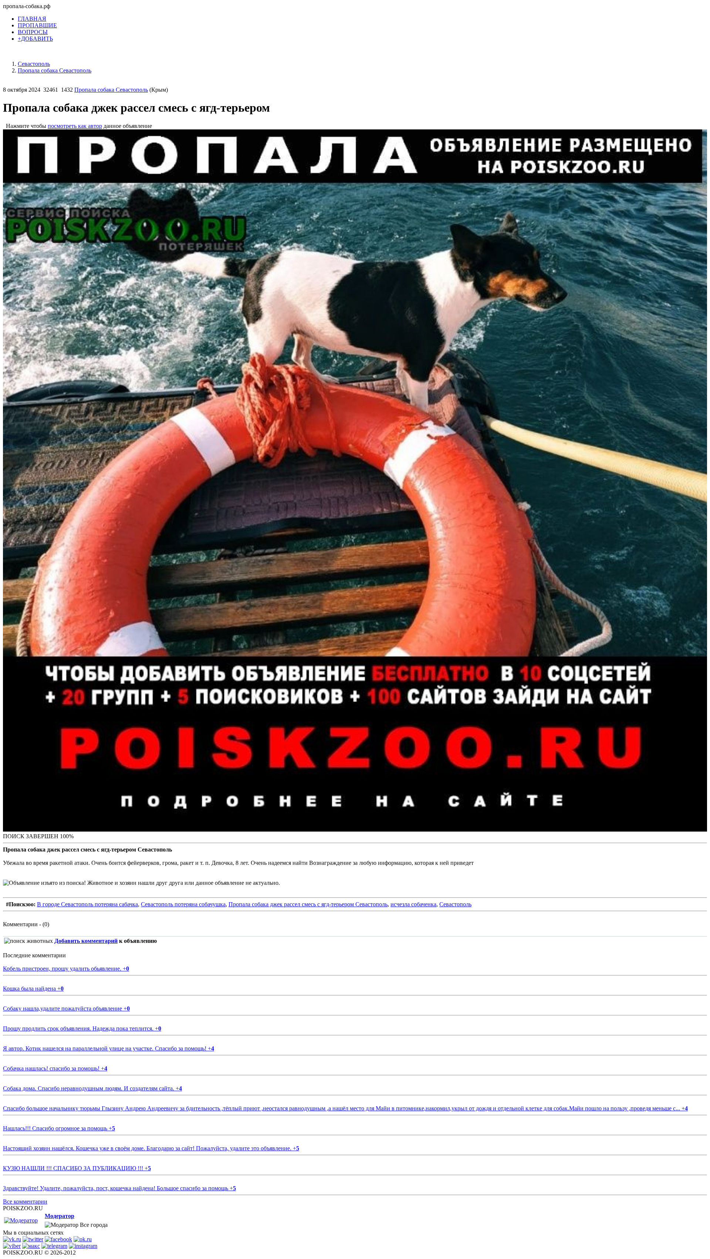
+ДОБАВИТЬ (35, 38)
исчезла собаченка (413, 904)
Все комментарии (25, 1201)
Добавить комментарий (86, 941)
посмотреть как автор (75, 126)
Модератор (59, 1216)
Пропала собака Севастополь (111, 90)
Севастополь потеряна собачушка (183, 904)
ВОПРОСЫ (33, 32)
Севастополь (455, 904)
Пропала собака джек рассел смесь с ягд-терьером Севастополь (308, 904)
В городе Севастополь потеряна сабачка (87, 904)
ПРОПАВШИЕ (37, 25)
